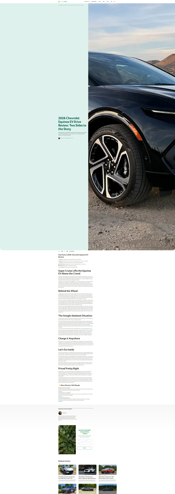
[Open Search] (111, 1)
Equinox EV (61, 293)
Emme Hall (62, 138)
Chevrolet (71, 277)
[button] (87, 2)
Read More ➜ (60, 391)
